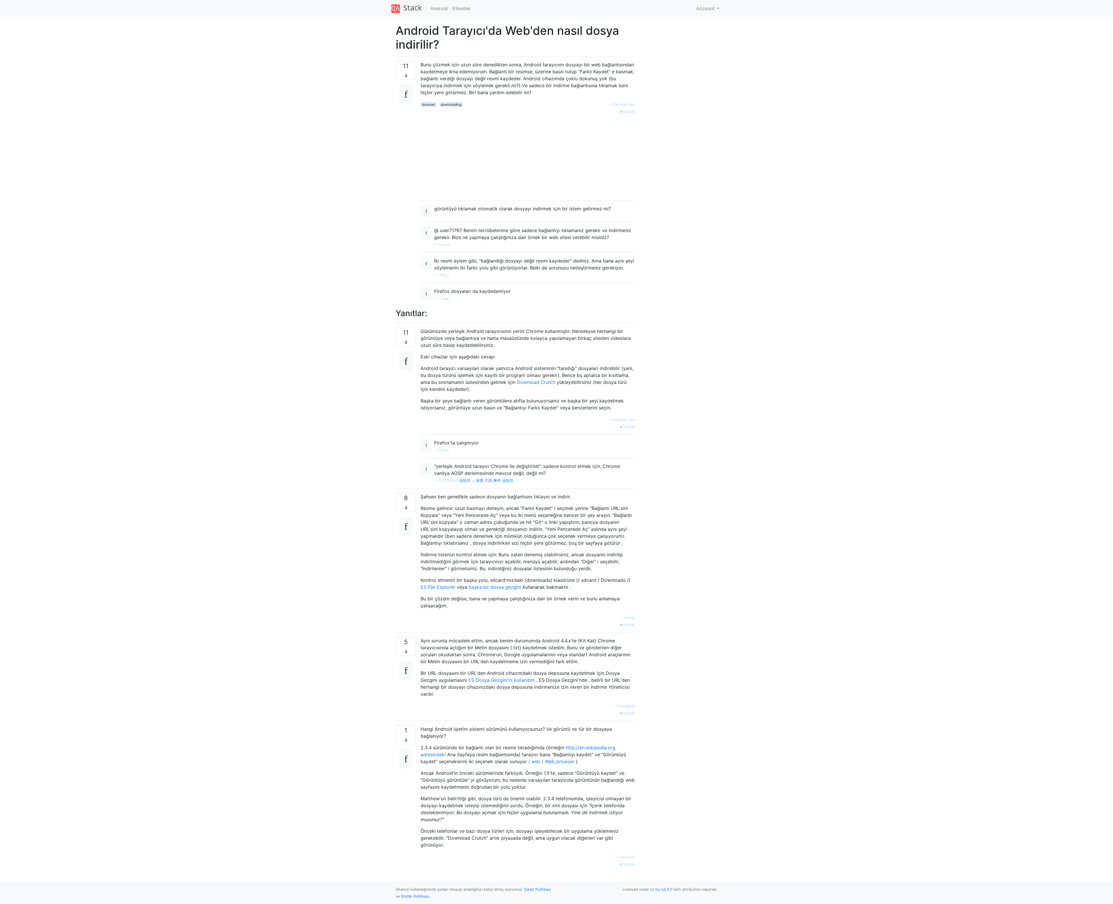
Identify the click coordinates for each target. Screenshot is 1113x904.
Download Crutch (536, 382)
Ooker (444, 298)
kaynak (628, 111)
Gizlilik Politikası (415, 896)
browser (428, 104)
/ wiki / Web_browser (551, 761)
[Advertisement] (528, 155)
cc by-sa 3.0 (661, 889)
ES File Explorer (438, 587)
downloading (451, 104)
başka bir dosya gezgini (495, 587)
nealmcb (627, 857)
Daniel (444, 245)
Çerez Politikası (537, 889)
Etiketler (461, 8)
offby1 (444, 275)
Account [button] (706, 8)
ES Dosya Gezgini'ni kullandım (501, 680)
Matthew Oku (623, 104)
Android (439, 8)
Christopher (625, 706)
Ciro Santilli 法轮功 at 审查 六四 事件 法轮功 (476, 480)
